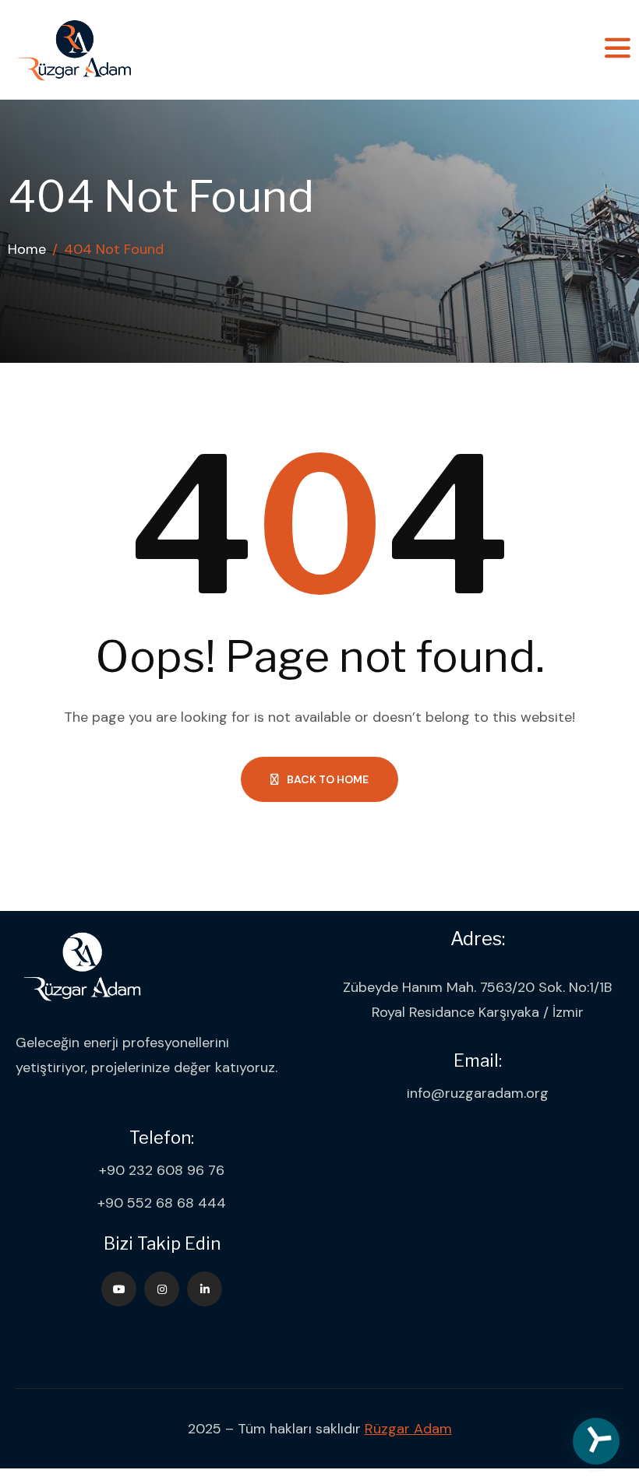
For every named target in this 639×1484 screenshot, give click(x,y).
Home (27, 249)
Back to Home (328, 779)
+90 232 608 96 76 (161, 1170)
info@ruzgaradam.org (478, 1093)
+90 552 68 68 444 (161, 1203)
